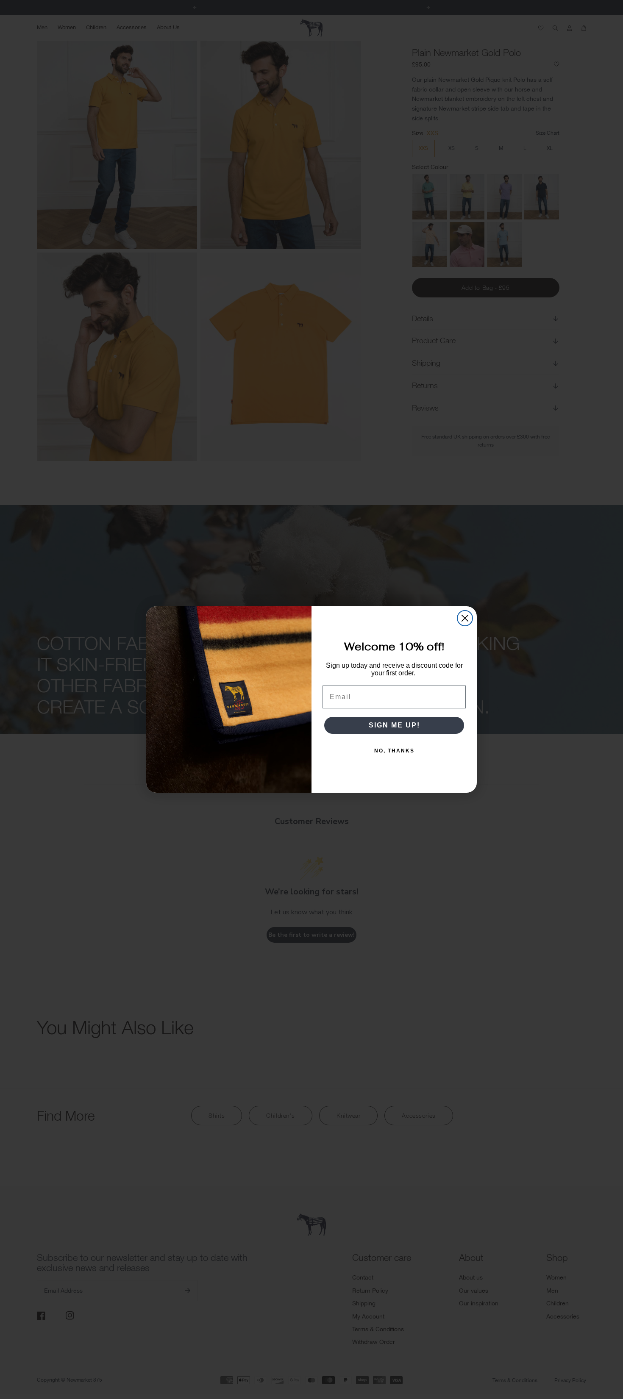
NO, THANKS (394, 751)
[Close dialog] (465, 618)
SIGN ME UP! (394, 725)
